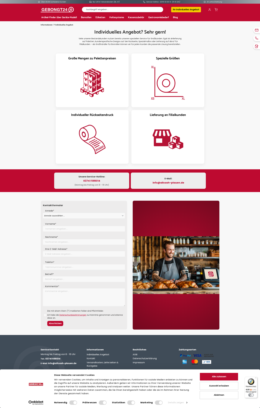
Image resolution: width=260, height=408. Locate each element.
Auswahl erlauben (219, 385)
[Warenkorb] (216, 9)
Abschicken (55, 323)
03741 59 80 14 (165, 2)
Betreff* (49, 274)
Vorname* (50, 223)
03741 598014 (50, 358)
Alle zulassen (219, 376)
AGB (135, 354)
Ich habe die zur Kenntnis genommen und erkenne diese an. (85, 316)
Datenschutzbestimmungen (72, 315)
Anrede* (49, 210)
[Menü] (255, 378)
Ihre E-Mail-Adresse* (56, 249)
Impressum (139, 362)
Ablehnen (219, 395)
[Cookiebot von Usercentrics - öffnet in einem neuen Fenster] (36, 402)
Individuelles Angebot (98, 354)
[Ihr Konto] (209, 9)
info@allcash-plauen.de (58, 363)
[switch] (103, 402)
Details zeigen (176, 402)
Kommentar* (52, 286)
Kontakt (91, 358)
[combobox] (122, 9)
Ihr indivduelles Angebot (186, 9)
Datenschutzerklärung (145, 358)
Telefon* (49, 262)
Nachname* (51, 237)
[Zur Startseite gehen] (57, 9)
